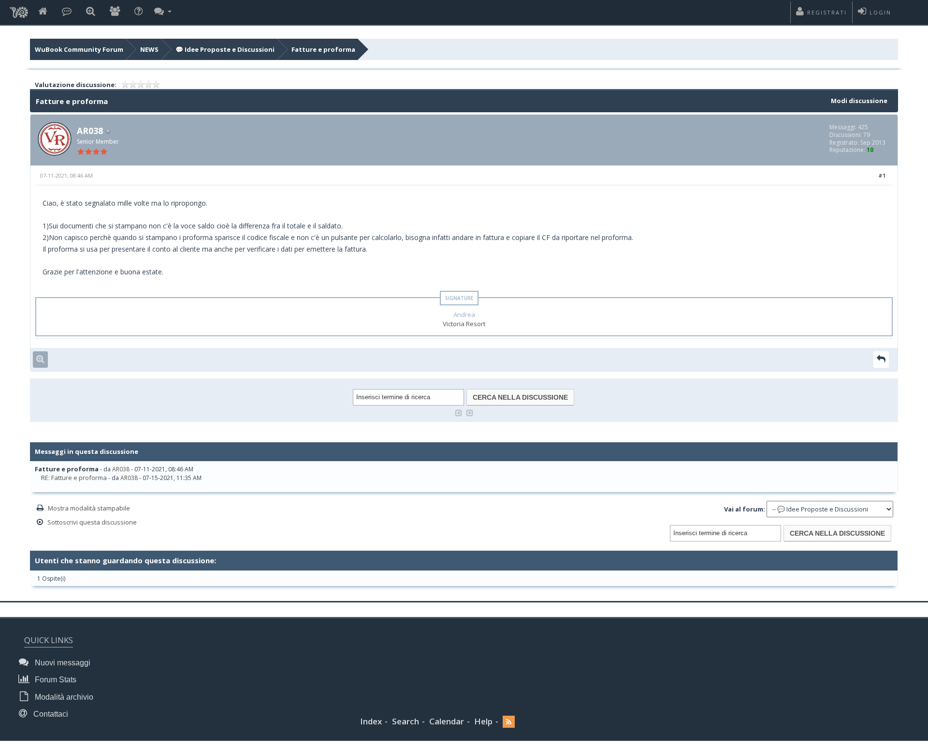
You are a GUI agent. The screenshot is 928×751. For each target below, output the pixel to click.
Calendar (446, 721)
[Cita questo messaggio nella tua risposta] (881, 359)
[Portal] (67, 12)
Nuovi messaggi (61, 663)
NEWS (149, 49)
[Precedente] (458, 412)
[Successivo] (469, 412)
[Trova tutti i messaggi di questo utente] (40, 359)
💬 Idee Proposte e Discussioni (225, 49)
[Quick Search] (91, 12)
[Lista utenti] (114, 12)
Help (483, 721)
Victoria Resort (464, 323)
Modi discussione (859, 100)
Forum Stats (54, 680)
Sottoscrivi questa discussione (92, 522)
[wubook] (19, 9)
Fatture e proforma (323, 49)
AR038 (90, 130)
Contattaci (49, 714)
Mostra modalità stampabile (89, 508)
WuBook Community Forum (79, 49)
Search (405, 721)
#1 (881, 175)
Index (371, 721)
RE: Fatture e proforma (74, 477)
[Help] (138, 12)
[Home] (43, 12)
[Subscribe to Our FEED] (509, 721)
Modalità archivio (63, 697)
